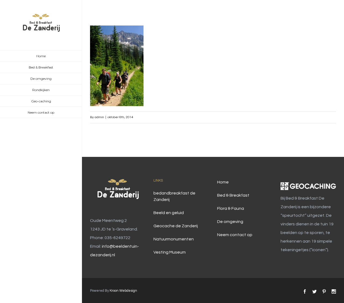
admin (99, 117)
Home (223, 182)
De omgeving (230, 221)
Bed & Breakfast (233, 195)
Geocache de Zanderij (175, 226)
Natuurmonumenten (173, 239)
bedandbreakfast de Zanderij (174, 196)
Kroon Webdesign (123, 291)
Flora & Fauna (230, 208)
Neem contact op (234, 235)
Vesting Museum (169, 252)
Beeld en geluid (168, 213)
